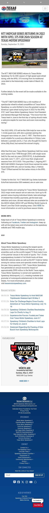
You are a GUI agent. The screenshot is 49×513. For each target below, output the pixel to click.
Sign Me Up (39, 475)
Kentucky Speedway (24, 428)
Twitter (23, 222)
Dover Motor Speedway (24, 424)
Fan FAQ (24, 496)
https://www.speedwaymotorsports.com (24, 406)
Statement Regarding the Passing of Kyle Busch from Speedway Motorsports (26, 328)
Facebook (15, 222)
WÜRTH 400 (24, 369)
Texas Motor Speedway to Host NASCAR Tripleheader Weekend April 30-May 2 (26, 296)
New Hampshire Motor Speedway (24, 434)
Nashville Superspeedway (24, 432)
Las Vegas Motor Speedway (23, 430)
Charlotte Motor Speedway (24, 422)
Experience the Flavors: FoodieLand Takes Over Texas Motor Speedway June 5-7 (27, 316)
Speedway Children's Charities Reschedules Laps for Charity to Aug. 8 (27, 310)
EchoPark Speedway (24, 426)
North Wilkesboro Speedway (23, 436)
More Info (23, 381)
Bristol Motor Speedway (24, 420)
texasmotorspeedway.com (15, 283)
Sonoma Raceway (23, 438)
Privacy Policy (24, 411)
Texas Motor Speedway (24, 440)
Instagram (34, 222)
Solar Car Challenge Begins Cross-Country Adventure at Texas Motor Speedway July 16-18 (28, 304)
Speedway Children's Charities (24, 498)
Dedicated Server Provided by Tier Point (24, 409)
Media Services (24, 500)
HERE (39, 205)
